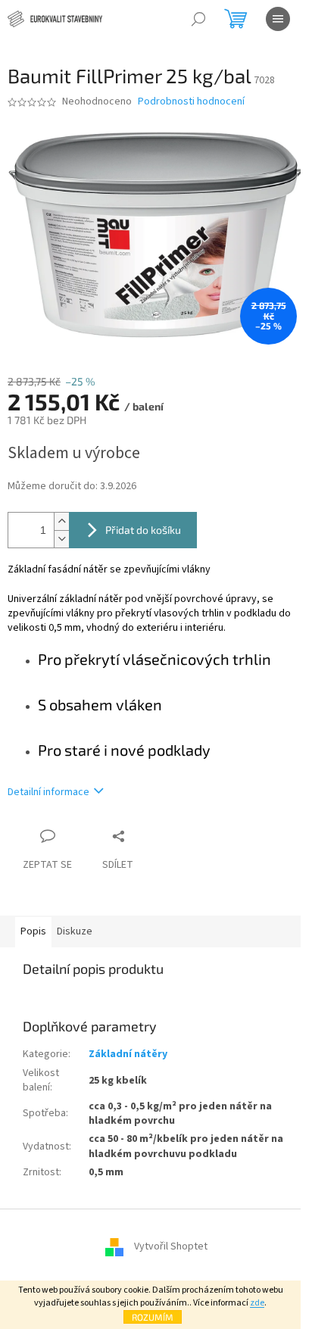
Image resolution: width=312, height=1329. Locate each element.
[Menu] (278, 19)
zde (257, 1302)
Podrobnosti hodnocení (191, 102)
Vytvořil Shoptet (170, 1247)
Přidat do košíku (143, 529)
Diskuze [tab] (74, 931)
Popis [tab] (33, 931)
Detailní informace (48, 792)
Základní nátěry (128, 1054)
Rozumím (152, 1317)
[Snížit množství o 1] (61, 539)
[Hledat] (198, 19)
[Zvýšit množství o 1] (61, 521)
